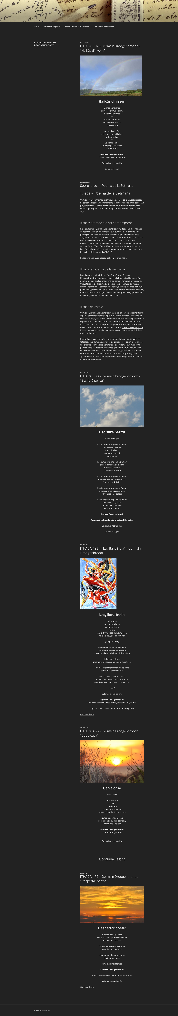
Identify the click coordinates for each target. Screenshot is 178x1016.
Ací (137, 330)
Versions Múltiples (51, 27)
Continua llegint (112, 169)
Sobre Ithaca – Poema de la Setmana (106, 185)
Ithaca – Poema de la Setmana (77, 27)
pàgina (94, 258)
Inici (35, 27)
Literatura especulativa (104, 27)
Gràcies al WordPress (42, 1010)
